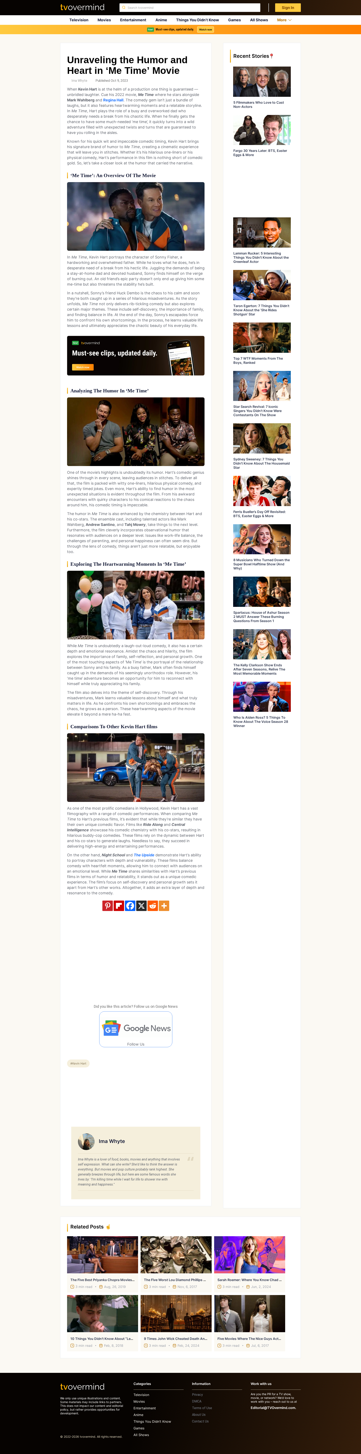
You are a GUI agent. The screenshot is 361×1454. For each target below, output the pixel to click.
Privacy (197, 1395)
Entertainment (133, 20)
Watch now (205, 29)
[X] (141, 906)
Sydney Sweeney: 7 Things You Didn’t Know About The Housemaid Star (261, 463)
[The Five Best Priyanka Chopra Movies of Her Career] (102, 1254)
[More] (164, 906)
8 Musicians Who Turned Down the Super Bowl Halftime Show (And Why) (261, 564)
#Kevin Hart (78, 1063)
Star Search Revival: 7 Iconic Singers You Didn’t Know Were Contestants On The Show (257, 410)
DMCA (196, 1401)
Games (234, 20)
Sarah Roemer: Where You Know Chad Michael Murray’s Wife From (270, 1280)
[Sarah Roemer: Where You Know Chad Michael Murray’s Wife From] (249, 1254)
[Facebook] (130, 906)
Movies (104, 20)
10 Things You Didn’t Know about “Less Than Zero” (111, 1339)
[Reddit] (152, 906)
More (282, 20)
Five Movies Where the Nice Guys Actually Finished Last (262, 1339)
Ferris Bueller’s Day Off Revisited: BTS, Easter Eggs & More (259, 514)
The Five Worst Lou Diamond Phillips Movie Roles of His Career (194, 1280)
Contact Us (200, 1421)
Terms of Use (202, 1408)
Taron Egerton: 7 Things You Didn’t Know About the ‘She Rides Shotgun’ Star (261, 310)
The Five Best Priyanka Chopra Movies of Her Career (112, 1280)
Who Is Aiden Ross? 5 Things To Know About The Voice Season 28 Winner (260, 721)
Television (78, 20)
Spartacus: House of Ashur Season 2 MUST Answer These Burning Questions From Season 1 (261, 616)
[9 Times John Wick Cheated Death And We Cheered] (176, 1313)
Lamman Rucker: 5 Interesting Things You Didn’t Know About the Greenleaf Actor (261, 257)
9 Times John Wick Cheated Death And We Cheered (185, 1339)
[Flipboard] (119, 906)
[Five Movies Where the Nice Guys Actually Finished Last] (249, 1313)
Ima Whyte (79, 81)
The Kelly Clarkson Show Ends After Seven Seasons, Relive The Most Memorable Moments (259, 669)
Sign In (288, 7)
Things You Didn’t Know (197, 20)
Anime (161, 20)
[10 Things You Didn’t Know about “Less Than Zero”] (102, 1313)
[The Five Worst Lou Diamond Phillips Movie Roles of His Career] (176, 1254)
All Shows (259, 20)
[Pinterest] (107, 906)
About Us (199, 1415)
